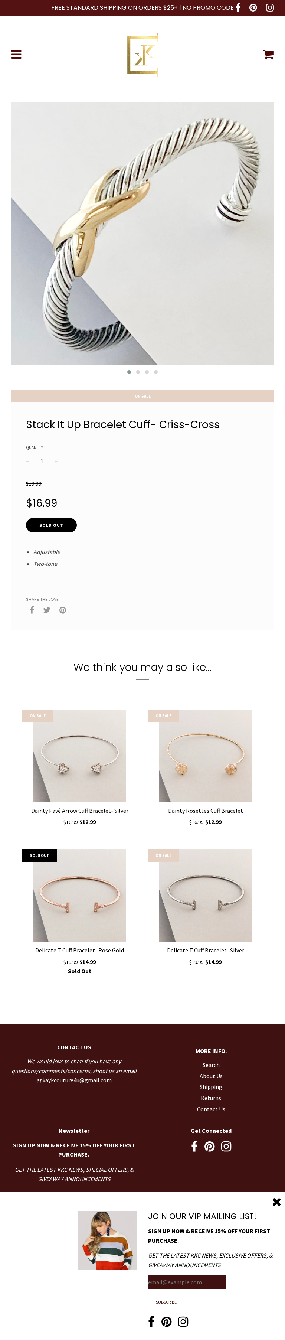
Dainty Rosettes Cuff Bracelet (205, 810)
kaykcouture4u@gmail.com (77, 1080)
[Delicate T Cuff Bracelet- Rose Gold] (79, 895)
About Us (211, 1076)
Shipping (211, 1086)
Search (211, 1065)
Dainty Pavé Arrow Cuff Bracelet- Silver (79, 810)
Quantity (34, 447)
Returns (211, 1098)
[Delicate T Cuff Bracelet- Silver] (205, 895)
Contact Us (211, 1109)
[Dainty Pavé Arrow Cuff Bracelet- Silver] (79, 756)
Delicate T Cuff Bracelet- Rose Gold (79, 950)
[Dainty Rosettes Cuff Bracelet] (205, 756)
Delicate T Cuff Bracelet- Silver (205, 950)
